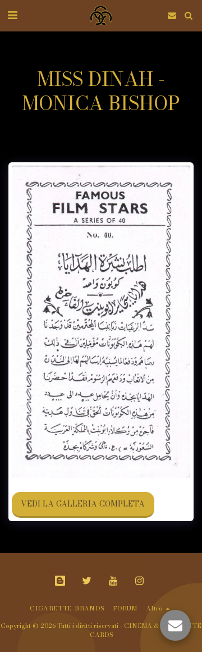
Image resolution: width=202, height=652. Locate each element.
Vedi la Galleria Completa (83, 504)
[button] (12, 15)
